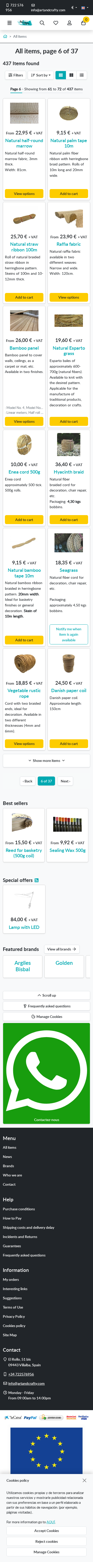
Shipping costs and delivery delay (28, 1227)
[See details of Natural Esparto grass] (69, 320)
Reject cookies (46, 1541)
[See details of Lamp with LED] (24, 900)
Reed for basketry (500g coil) (24, 853)
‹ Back (27, 780)
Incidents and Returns (20, 1236)
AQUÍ (51, 1522)
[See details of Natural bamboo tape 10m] (24, 543)
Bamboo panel (24, 348)
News (7, 1156)
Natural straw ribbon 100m (24, 247)
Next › (65, 780)
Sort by (41, 74)
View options (24, 193)
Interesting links (15, 1288)
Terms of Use (13, 1307)
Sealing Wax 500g (68, 850)
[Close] (84, 1480)
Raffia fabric (69, 244)
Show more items (46, 760)
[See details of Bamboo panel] (24, 320)
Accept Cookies (46, 1530)
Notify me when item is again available (68, 634)
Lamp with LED (24, 927)
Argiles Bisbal (22, 966)
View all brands (59, 948)
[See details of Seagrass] (69, 543)
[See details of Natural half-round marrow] (24, 113)
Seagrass (69, 570)
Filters (18, 74)
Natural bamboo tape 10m (24, 573)
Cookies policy (14, 1325)
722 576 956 (15, 7)
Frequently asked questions (24, 1255)
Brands (8, 1165)
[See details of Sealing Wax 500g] (67, 823)
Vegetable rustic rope (24, 693)
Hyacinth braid (69, 471)
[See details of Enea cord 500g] (24, 444)
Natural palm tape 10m (68, 143)
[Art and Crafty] (26, 22)
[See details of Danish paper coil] (69, 663)
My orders (11, 1279)
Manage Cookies (46, 1551)
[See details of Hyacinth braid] (69, 444)
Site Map (10, 1334)
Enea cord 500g (24, 471)
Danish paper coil (68, 690)
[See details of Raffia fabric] (69, 217)
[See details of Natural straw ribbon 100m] (24, 217)
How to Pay (12, 1218)
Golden (64, 962)
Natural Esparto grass (69, 351)
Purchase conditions (19, 1208)
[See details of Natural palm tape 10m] (69, 113)
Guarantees (12, 1245)
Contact (9, 1184)
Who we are (12, 1174)
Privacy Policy (14, 1316)
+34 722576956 (21, 1374)
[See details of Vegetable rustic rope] (24, 663)
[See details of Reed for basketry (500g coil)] (24, 823)
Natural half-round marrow (24, 143)
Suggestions (12, 1297)
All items (9, 1147)
